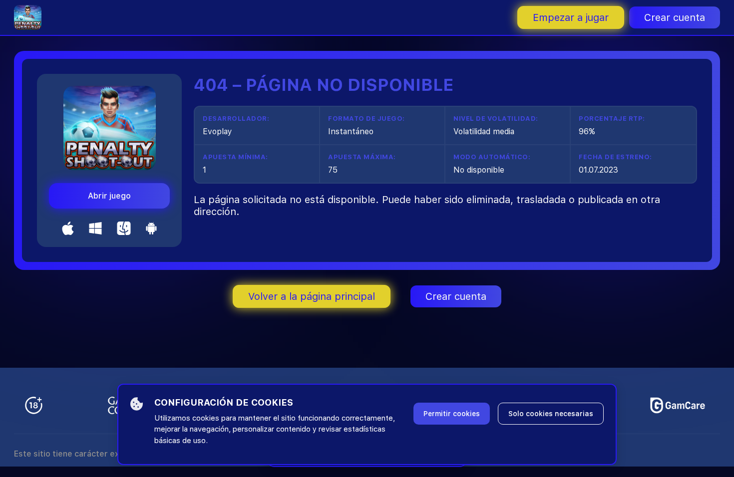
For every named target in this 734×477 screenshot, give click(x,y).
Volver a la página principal (311, 296)
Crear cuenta (674, 17)
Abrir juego (109, 196)
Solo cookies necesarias (550, 414)
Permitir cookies (451, 414)
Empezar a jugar (571, 17)
